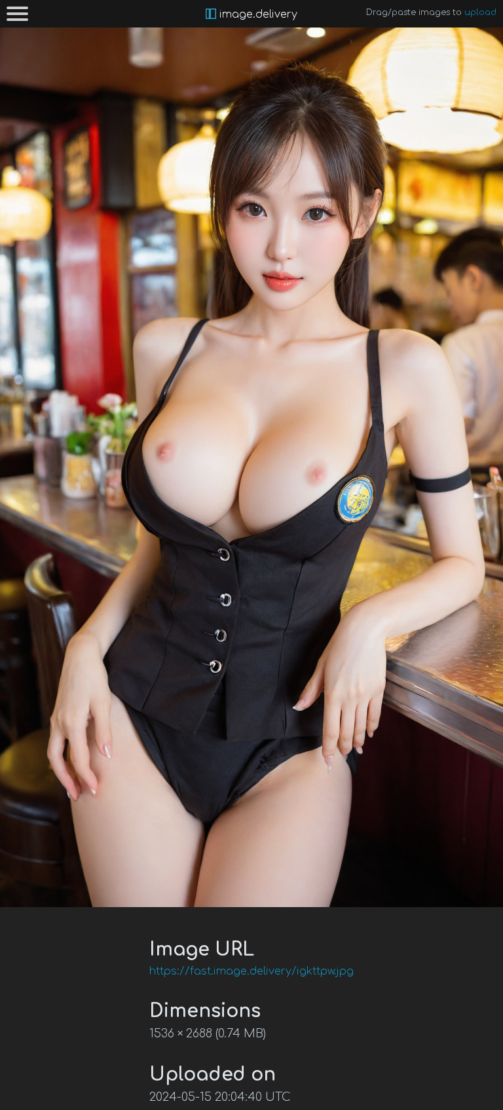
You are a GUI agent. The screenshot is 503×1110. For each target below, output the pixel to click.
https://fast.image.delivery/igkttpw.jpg (251, 971)
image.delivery (256, 14)
